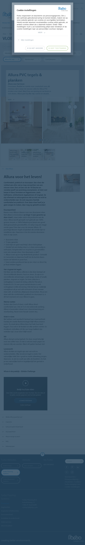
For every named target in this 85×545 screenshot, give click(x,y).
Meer (40, 32)
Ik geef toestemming (57, 48)
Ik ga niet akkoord (35, 48)
